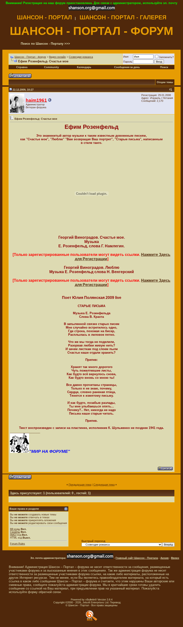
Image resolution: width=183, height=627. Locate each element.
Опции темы (165, 82)
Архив (164, 558)
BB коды (15, 529)
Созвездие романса (81, 56)
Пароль (127, 61)
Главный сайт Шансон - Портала (137, 558)
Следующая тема (104, 484)
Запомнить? (166, 57)
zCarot (126, 602)
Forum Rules (17, 543)
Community (51, 67)
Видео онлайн (57, 56)
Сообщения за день (127, 67)
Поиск (164, 67)
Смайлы (15, 531)
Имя (125, 56)
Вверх (175, 558)
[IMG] (13, 534)
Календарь (84, 67)
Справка (21, 67)
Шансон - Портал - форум (30, 56)
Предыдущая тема (80, 484)
